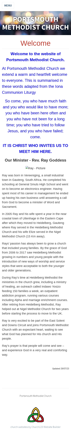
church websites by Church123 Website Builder (35, 427)
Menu (8, 5)
